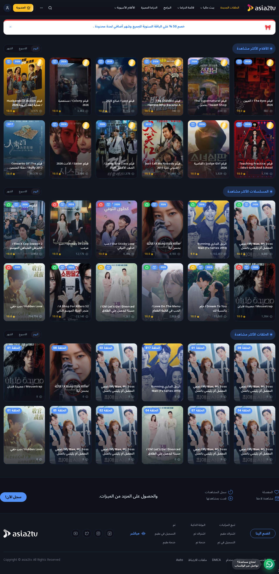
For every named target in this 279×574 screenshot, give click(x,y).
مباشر (135, 533)
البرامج (167, 8)
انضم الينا (263, 533)
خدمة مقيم (169, 542)
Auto (179, 560)
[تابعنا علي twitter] (87, 533)
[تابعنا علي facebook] (109, 533)
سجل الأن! (13, 497)
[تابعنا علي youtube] (75, 533)
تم (174, 525)
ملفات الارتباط (197, 560)
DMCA (216, 560)
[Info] (239, 82)
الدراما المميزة (149, 8)
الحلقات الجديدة (229, 8)
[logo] (262, 7)
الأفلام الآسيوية (126, 8)
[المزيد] (41, 7)
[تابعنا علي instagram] (98, 533)
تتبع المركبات (227, 525)
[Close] (10, 26)
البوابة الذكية (198, 525)
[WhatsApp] (269, 564)
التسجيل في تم (226, 542)
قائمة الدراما (187, 8)
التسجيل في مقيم (165, 534)
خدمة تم (200, 542)
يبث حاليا (208, 8)
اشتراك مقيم (227, 534)
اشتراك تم (199, 534)
